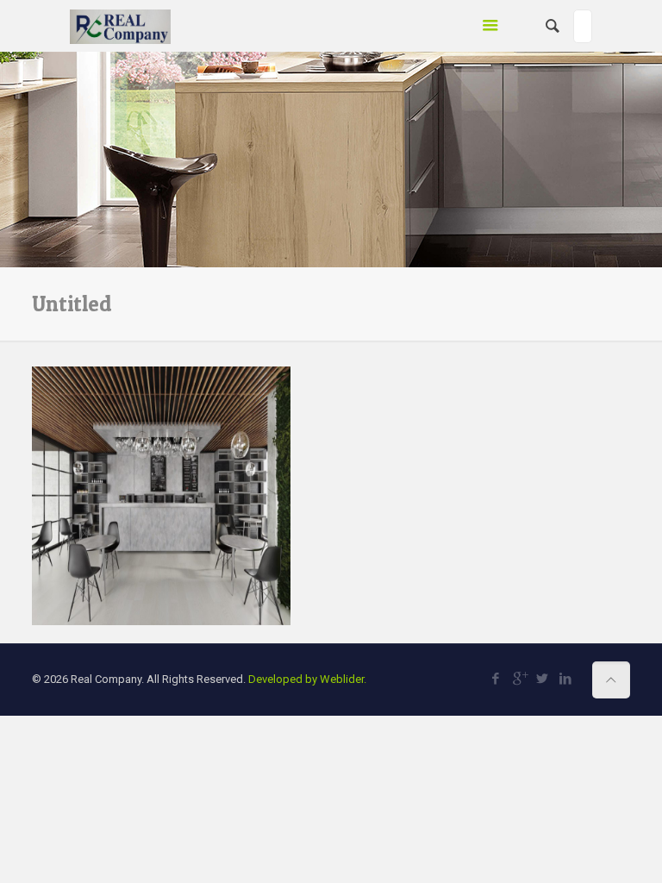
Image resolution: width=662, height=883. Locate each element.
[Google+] (519, 678)
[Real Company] (120, 26)
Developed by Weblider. (307, 679)
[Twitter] (543, 678)
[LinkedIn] (566, 678)
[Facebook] (496, 678)
